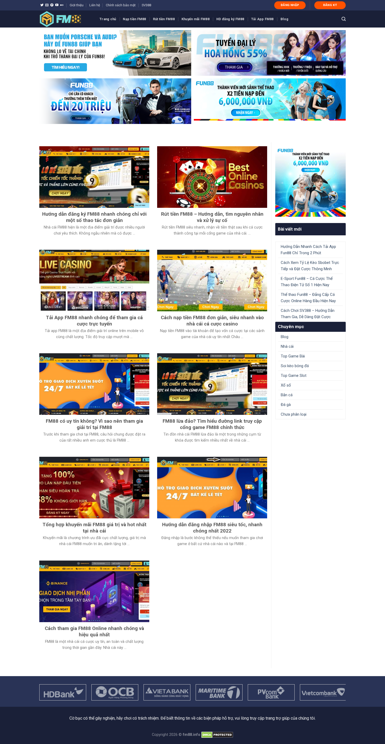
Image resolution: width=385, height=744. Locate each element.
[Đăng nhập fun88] (270, 101)
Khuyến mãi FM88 (196, 19)
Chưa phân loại (293, 414)
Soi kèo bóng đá (295, 365)
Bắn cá (287, 395)
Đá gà (286, 404)
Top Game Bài (293, 356)
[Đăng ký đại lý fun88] (115, 53)
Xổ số (286, 385)
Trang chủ (108, 19)
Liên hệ (94, 5)
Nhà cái (287, 346)
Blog (284, 19)
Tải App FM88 (262, 19)
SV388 (146, 5)
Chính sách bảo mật (121, 5)
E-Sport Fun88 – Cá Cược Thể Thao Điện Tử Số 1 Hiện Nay (307, 281)
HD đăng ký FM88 (230, 19)
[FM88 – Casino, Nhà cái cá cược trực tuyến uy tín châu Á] (65, 19)
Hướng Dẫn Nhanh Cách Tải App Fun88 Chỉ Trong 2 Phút (308, 249)
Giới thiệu (77, 5)
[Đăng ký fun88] (310, 181)
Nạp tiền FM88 (134, 19)
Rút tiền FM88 (164, 19)
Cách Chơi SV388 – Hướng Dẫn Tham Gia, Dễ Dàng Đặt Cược (307, 313)
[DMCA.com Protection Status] (217, 734)
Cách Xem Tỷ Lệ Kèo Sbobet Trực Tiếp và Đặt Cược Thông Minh (310, 265)
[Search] (344, 19)
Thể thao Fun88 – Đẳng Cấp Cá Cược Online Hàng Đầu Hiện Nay (308, 297)
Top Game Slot (293, 375)
